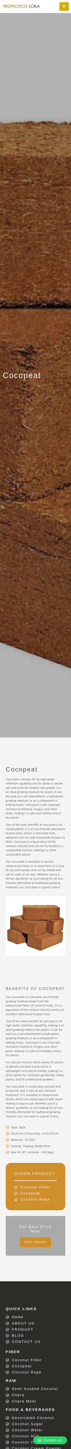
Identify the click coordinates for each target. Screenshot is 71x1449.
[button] (35, 1242)
